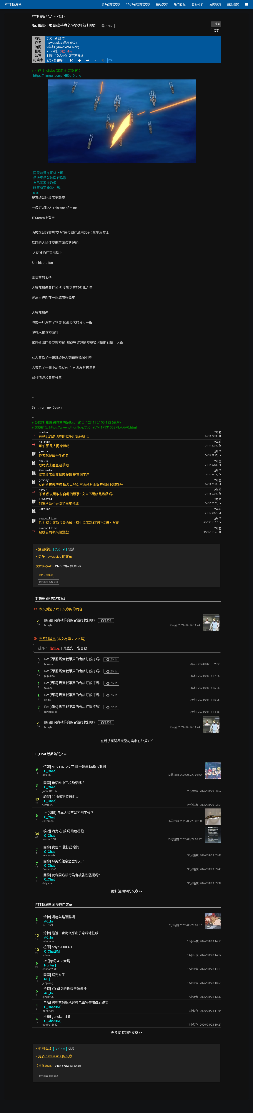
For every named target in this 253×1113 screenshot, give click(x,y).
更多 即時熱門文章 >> (126, 1033)
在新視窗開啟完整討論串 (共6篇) (127, 740)
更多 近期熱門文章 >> (126, 891)
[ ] (49, 771)
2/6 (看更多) (55, 60)
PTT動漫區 (38, 16)
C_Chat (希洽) (56, 16)
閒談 (55, 549)
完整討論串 (47, 639)
